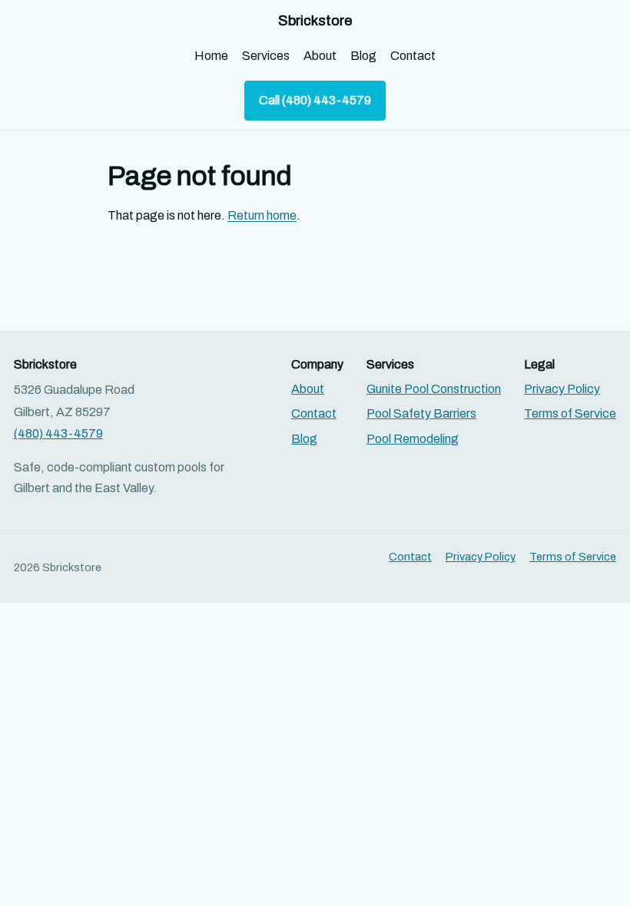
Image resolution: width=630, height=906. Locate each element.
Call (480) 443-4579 (315, 100)
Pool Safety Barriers (421, 413)
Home (211, 55)
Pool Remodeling (412, 438)
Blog (363, 55)
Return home (262, 215)
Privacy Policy (562, 388)
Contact (413, 55)
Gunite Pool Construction (433, 388)
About (320, 55)
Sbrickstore (315, 20)
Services (266, 55)
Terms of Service (570, 413)
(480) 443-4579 (58, 433)
